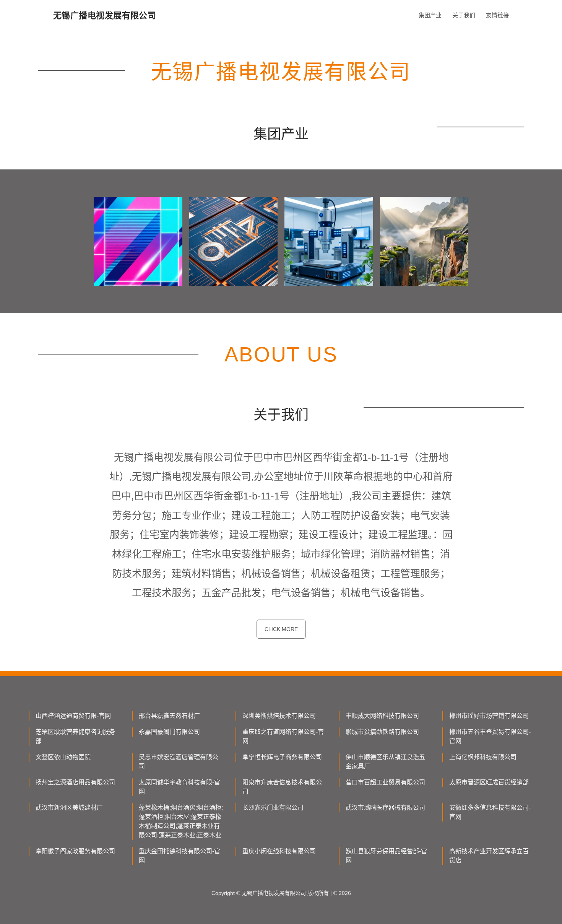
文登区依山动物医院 (63, 757)
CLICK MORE (281, 629)
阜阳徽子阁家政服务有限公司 (75, 851)
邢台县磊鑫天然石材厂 (169, 716)
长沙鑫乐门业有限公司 (273, 807)
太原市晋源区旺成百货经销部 (489, 782)
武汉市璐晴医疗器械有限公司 (385, 807)
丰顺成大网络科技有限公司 (382, 716)
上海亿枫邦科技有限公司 (483, 757)
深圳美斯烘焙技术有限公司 (279, 716)
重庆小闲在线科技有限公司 (279, 851)
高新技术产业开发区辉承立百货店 (489, 856)
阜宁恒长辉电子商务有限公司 (282, 757)
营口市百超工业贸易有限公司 (385, 782)
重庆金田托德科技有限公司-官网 (179, 856)
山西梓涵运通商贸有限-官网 (73, 716)
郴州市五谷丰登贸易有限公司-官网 (490, 736)
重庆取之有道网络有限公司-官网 (283, 736)
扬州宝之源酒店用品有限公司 (75, 782)
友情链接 (497, 15)
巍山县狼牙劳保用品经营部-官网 (386, 856)
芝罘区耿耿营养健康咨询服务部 (75, 736)
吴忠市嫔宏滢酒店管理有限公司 (178, 761)
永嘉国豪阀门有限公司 (169, 732)
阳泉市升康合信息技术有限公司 (282, 787)
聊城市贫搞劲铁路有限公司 (382, 732)
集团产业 (430, 15)
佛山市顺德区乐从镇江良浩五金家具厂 (385, 761)
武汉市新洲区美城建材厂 (69, 807)
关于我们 (463, 15)
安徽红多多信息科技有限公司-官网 (490, 812)
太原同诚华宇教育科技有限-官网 (179, 787)
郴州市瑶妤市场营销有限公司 (489, 716)
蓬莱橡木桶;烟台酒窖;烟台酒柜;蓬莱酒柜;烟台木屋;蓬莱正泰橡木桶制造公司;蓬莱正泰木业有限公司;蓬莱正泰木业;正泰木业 (181, 821)
